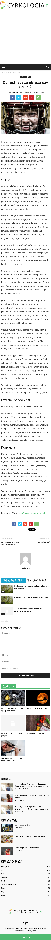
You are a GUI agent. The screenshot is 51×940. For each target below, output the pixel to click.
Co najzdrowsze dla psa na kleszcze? (31, 597)
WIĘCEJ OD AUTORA (36, 580)
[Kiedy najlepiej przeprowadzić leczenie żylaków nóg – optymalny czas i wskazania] (7, 809)
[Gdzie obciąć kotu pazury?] (38, 698)
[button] (47, 67)
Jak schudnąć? (44, 542)
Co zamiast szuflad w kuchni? (37, 733)
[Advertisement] (25, 37)
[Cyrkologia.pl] (25, 5)
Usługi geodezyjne (22, 825)
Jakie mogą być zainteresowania (27, 848)
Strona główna (6, 72)
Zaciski (3, 888)
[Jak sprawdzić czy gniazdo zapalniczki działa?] (13, 748)
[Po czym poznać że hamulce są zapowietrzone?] (13, 698)
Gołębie (4, 877)
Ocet (3, 881)
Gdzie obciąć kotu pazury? (36, 708)
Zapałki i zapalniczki (8, 884)
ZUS (2, 870)
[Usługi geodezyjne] (7, 828)
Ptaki (3, 895)
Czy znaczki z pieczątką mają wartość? (30, 836)
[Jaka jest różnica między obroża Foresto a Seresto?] (7, 611)
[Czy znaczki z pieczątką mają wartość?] (7, 839)
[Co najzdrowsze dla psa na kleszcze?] (7, 600)
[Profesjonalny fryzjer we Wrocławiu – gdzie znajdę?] (7, 798)
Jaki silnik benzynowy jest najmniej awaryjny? (11, 543)
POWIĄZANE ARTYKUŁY (14, 580)
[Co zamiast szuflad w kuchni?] (38, 723)
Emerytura (5, 867)
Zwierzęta (23, 77)
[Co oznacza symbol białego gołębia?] (13, 723)
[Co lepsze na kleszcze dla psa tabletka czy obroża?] (7, 589)
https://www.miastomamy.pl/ (31, 513)
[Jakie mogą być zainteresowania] (7, 851)
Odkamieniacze (7, 874)
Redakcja (14, 92)
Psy (29, 77)
